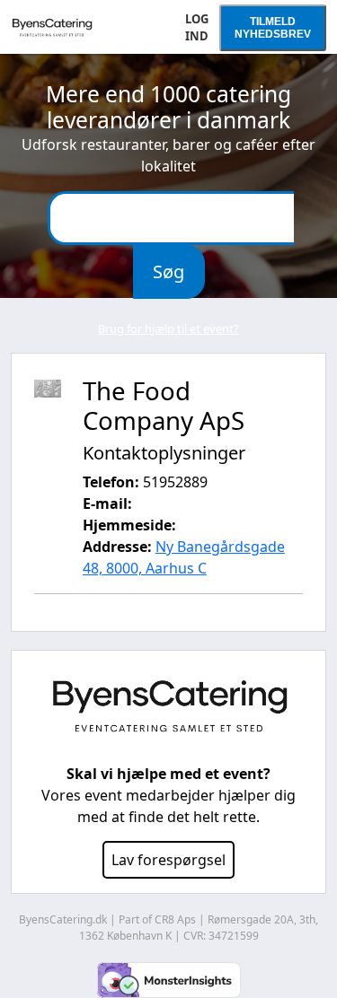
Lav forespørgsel (168, 860)
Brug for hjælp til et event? (168, 328)
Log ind (196, 28)
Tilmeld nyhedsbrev (273, 27)
